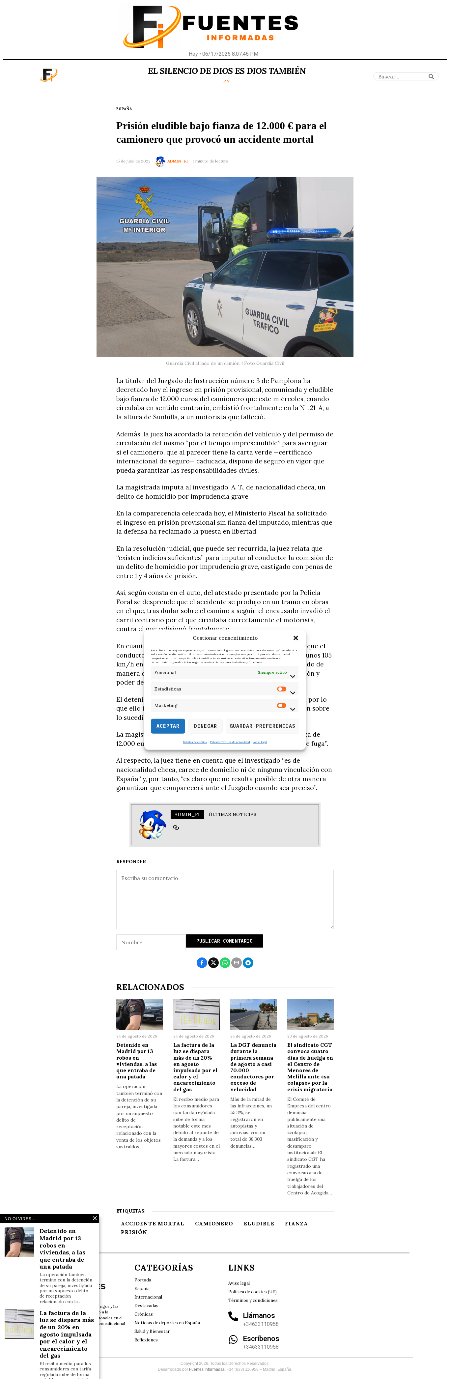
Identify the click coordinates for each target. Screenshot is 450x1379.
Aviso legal (260, 741)
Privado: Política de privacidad (230, 741)
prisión (134, 1232)
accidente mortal (152, 1223)
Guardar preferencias (262, 726)
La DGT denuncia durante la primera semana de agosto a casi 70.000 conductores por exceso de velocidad (253, 1067)
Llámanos (259, 1315)
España (124, 108)
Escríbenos (261, 1339)
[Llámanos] (233, 1316)
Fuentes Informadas (207, 1369)
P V (226, 80)
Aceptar (168, 726)
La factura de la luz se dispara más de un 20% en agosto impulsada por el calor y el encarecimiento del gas (195, 1067)
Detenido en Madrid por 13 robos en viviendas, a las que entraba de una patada (136, 1061)
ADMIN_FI (177, 161)
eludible (259, 1223)
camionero (214, 1223)
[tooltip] (176, 827)
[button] (296, 638)
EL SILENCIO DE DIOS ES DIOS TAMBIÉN (227, 71)
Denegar (205, 726)
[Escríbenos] (233, 1339)
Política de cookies (195, 741)
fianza (296, 1223)
